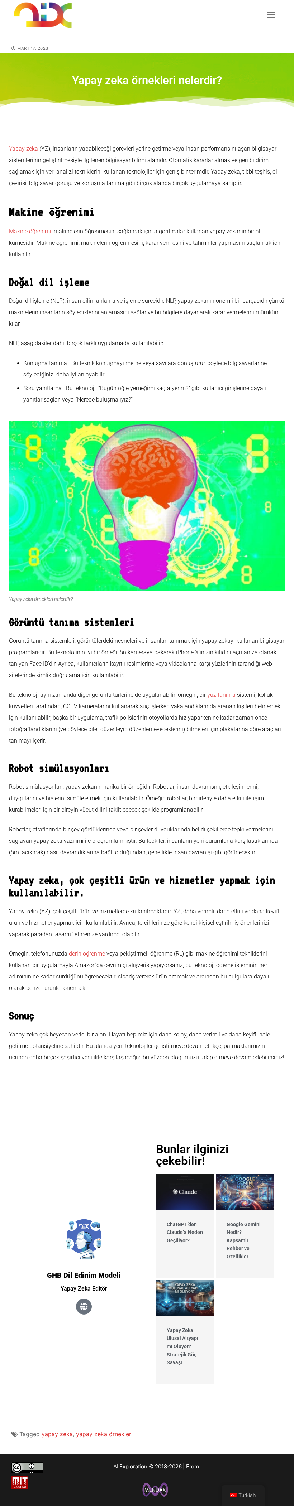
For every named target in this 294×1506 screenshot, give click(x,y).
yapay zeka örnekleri (104, 1434)
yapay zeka (57, 1434)
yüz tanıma (221, 694)
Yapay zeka (23, 148)
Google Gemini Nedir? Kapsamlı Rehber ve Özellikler (244, 1240)
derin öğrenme (87, 953)
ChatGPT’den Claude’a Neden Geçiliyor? (185, 1232)
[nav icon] (271, 14)
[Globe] (84, 1307)
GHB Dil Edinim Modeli (84, 1275)
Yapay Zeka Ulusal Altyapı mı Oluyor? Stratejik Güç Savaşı (182, 1346)
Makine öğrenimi (30, 231)
